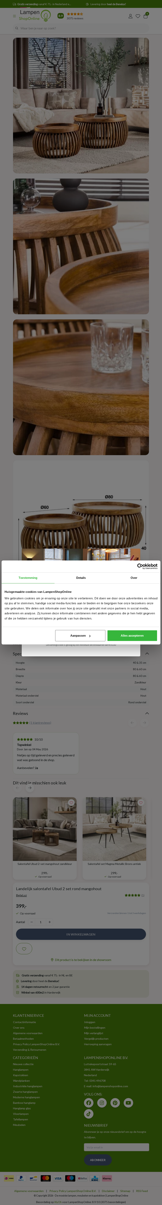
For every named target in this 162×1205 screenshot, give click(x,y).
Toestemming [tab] (28, 577)
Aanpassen (78, 635)
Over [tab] (134, 577)
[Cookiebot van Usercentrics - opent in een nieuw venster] (140, 566)
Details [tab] (81, 577)
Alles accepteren (132, 635)
